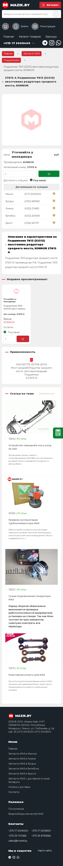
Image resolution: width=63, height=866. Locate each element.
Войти (24, 26)
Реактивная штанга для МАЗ (27, 674)
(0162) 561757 (31, 223)
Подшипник (31, 374)
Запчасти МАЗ (31, 53)
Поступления (16, 808)
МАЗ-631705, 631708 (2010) (31, 364)
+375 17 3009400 (18, 830)
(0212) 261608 (32, 215)
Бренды (51, 36)
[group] (31, 119)
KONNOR (28, 162)
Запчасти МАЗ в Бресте (22, 773)
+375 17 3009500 (41, 830)
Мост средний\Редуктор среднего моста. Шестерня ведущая (31, 369)
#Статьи (21, 438)
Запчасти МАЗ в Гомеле (22, 758)
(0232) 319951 (31, 208)
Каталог (53, 5)
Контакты (13, 792)
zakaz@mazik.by (17, 840)
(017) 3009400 (32, 194)
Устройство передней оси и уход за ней (30, 447)
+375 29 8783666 (41, 835)
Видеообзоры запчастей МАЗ (25, 813)
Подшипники (11, 60)
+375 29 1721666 (17, 835)
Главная (9, 36)
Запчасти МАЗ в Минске (22, 753)
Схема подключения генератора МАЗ (30, 598)
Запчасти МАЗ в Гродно (22, 763)
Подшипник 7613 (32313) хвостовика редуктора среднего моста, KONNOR (16, 308)
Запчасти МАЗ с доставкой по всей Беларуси (29, 780)
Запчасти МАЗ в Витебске (23, 768)
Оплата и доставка (19, 787)
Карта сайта (45, 850)
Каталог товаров (30, 36)
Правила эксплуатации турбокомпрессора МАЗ (24, 521)
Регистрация (47, 26)
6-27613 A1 (31, 378)
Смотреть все (46, 393)
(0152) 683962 (32, 201)
